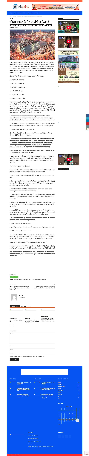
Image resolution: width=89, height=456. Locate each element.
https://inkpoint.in (22, 297)
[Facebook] (72, 1)
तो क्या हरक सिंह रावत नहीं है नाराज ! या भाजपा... (48, 382)
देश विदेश (19, 13)
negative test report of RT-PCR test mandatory (22, 279)
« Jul (59, 424)
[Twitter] (76, 1)
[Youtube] (78, 1)
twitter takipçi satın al (17, 265)
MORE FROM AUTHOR (25, 306)
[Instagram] (74, 1)
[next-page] (12, 325)
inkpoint (12, 27)
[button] (77, 13)
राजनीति (28, 13)
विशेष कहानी (37, 13)
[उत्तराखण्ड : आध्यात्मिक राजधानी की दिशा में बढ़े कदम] (17, 314)
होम (11, 13)
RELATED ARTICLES (14, 306)
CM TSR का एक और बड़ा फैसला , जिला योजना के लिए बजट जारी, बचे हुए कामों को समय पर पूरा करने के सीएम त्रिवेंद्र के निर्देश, (19, 288)
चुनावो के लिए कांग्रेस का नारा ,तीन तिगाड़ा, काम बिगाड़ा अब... (48, 389)
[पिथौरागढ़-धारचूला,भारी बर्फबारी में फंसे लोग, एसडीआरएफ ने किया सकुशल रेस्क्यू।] (37, 395)
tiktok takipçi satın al (16, 271)
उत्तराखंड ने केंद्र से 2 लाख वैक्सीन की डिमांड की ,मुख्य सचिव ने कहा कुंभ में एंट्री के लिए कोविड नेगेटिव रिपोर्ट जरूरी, (44, 287)
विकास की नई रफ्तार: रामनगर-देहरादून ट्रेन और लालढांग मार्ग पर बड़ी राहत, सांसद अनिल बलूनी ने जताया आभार (32, 321)
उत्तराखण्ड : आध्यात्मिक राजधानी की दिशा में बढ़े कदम (24, 382)
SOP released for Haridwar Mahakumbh (39, 279)
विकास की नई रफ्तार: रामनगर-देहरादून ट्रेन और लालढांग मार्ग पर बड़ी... (23, 389)
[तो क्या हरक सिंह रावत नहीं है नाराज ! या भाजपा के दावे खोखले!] (36, 384)
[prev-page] (10, 325)
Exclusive (27, 318)
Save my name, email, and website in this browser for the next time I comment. (28, 356)
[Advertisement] (44, 372)
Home (11, 16)
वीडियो (32, 13)
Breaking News (13, 318)
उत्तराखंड (15, 13)
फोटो (24, 13)
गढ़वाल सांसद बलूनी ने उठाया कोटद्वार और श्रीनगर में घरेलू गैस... (23, 395)
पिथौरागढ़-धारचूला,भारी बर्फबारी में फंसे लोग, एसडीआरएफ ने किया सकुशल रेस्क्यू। (48, 396)
